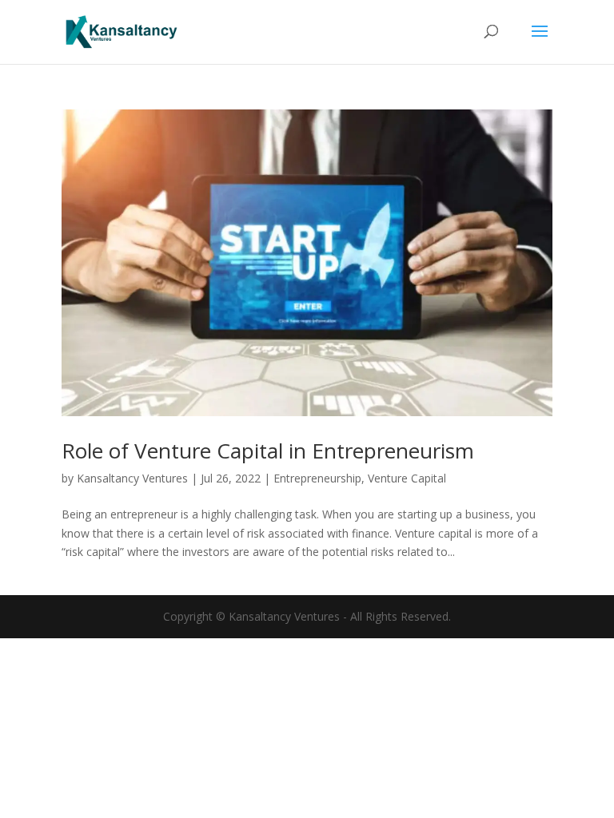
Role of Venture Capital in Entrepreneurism (268, 450)
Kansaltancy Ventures (132, 478)
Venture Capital (407, 478)
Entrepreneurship (317, 478)
